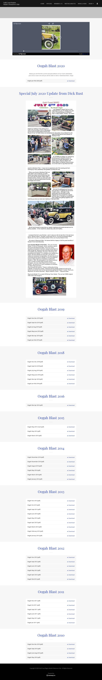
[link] (11, 4)
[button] (91, 4)
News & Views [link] (82, 3)
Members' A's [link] (58, 3)
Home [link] (42, 3)
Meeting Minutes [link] (70, 3)
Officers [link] (49, 3)
